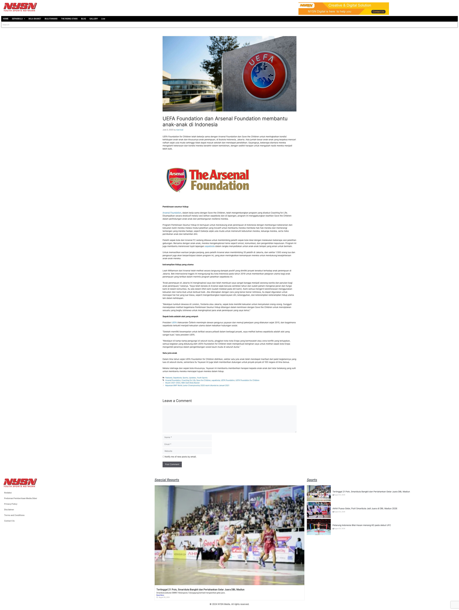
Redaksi (8, 492)
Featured (168, 378)
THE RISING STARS (69, 19)
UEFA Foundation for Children (247, 380)
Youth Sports (202, 378)
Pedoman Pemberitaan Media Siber (20, 498)
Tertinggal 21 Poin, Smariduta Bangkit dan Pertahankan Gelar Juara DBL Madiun (200, 589)
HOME (5, 19)
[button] (18, 19)
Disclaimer (9, 509)
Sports (185, 378)
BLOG (83, 19)
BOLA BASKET (35, 19)
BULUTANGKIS (51, 19)
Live (103, 19)
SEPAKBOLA (17, 19)
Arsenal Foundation (172, 213)
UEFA (174, 322)
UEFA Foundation (228, 380)
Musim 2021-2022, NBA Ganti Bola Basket (182, 383)
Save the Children (203, 380)
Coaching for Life (188, 380)
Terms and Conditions (14, 515)
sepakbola (210, 246)
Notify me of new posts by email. (180, 456)
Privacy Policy (10, 504)
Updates (192, 378)
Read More (160, 595)
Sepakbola (177, 378)
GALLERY (94, 19)
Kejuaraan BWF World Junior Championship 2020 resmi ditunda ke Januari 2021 (197, 385)
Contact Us (9, 521)
